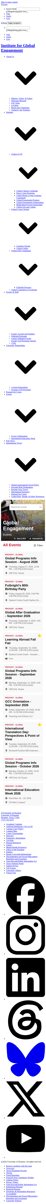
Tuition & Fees (12, 866)
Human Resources (13, 843)
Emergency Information (15, 838)
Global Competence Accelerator (24, 290)
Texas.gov (10, 1168)
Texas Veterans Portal (15, 863)
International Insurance (20, 492)
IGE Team (15, 103)
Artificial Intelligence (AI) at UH (19, 826)
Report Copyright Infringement (18, 854)
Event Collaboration (19, 436)
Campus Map (11, 831)
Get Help (10, 840)
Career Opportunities (14, 833)
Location (14, 105)
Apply (8, 16)
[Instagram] (25, 954)
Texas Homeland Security (16, 1171)
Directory (10, 836)
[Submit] (27, 12)
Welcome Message (18, 101)
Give (8, 18)
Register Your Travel (19, 489)
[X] (25, 1118)
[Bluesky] (25, 1078)
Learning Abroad (23, 246)
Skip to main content (9, 2)
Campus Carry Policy (15, 829)
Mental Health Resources (16, 847)
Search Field (11, 9)
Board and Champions (20, 108)
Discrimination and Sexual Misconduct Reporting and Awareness (21, 857)
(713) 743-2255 (7, 820)
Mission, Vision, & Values (21, 98)
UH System (11, 868)
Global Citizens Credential (27, 191)
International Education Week (23, 438)
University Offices (13, 870)
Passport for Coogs (13, 392)
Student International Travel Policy (25, 485)
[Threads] (25, 1039)
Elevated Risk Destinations (22, 487)
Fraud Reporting (12, 1175)
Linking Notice (12, 1180)
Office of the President (15, 850)
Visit (8, 14)
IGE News (10, 441)
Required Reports (13, 1189)
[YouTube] (25, 1157)
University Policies (13, 1201)
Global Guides (22, 248)
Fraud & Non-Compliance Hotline (20, 1178)
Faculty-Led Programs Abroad (23, 341)
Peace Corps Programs (25, 193)
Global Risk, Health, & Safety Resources (27, 496)
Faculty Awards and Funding (23, 334)
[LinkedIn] (25, 999)
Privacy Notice (12, 1182)
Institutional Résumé (14, 1187)
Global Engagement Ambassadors (30, 202)
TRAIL (9, 1173)
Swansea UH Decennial (21, 390)
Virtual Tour (11, 873)
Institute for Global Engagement (18, 48)
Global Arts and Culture (26, 207)
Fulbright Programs (19, 336)
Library (9, 845)
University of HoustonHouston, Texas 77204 (10, 816)
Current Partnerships (19, 387)
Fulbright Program (23, 287)
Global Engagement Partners (27, 200)
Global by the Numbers (20, 110)
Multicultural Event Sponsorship (29, 205)
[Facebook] (25, 914)
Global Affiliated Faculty (21, 338)
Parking (9, 852)
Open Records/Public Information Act (21, 861)
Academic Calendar (14, 824)
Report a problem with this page (19, 1166)
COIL (13, 343)
